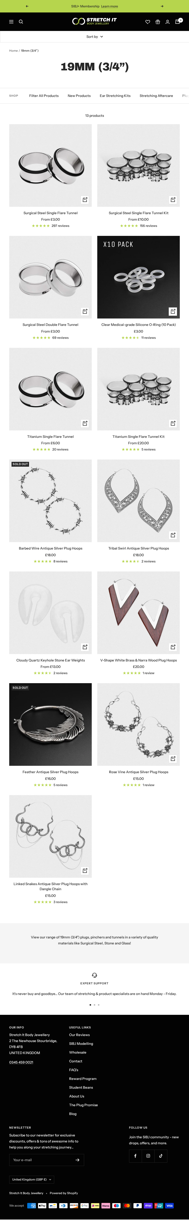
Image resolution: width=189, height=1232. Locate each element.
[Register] (78, 1160)
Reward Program (83, 1078)
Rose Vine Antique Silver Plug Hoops (138, 772)
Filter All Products (44, 95)
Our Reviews (79, 1035)
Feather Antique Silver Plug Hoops (50, 772)
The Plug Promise (83, 1105)
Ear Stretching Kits (115, 95)
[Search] (21, 22)
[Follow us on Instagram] (148, 1156)
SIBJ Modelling (81, 1043)
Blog (73, 1114)
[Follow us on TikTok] (160, 1156)
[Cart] (177, 22)
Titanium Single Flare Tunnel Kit (138, 436)
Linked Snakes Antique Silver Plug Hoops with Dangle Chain (51, 886)
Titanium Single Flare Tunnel (50, 436)
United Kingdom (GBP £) (29, 1179)
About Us (76, 1096)
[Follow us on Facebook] (135, 1156)
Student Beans (81, 1087)
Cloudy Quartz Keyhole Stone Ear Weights (50, 660)
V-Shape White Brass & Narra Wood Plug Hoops (138, 660)
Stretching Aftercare (156, 95)
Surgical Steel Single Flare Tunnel (51, 213)
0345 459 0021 (21, 1062)
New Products (79, 95)
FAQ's (73, 1070)
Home (13, 50)
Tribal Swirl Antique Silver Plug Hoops (138, 548)
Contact (75, 1061)
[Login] (167, 22)
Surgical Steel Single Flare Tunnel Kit (138, 213)
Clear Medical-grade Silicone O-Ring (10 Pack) (138, 324)
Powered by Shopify (64, 1193)
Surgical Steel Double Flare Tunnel (50, 324)
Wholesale (77, 1052)
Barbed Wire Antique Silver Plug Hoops (50, 548)
